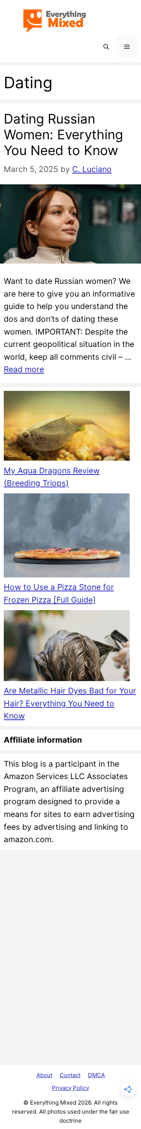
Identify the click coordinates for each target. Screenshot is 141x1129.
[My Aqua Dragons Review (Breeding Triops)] (67, 427)
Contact (70, 1075)
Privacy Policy (70, 1087)
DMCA (96, 1075)
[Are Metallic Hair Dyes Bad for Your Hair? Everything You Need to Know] (67, 647)
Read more (24, 369)
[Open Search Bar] (106, 47)
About (44, 1075)
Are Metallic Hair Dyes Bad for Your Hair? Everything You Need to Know (70, 703)
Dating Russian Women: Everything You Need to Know (63, 134)
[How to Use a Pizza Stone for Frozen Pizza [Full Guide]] (67, 537)
